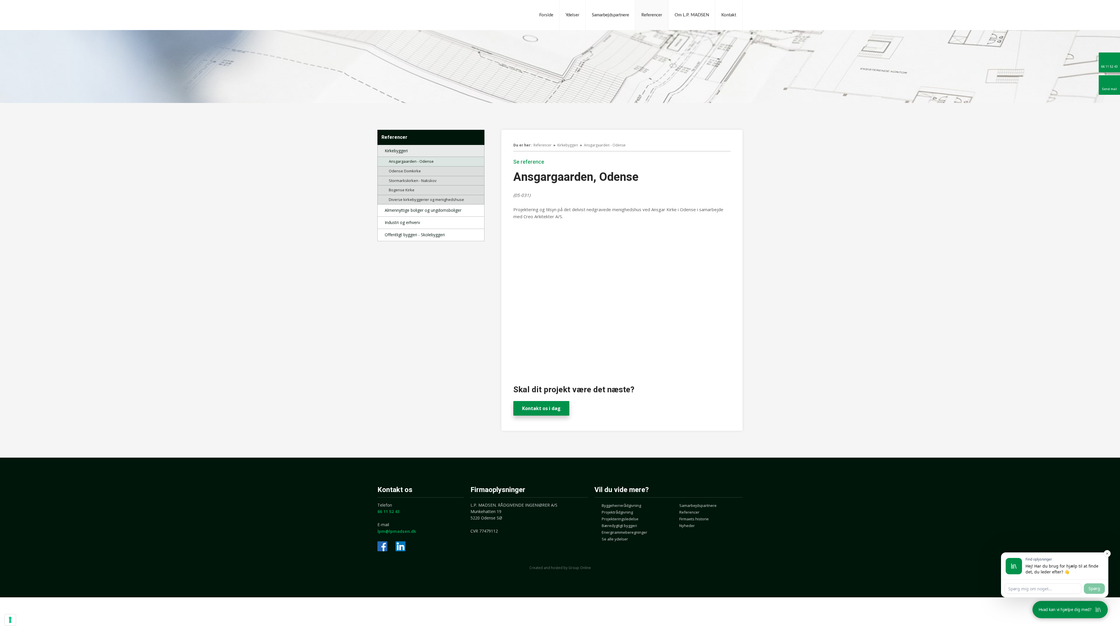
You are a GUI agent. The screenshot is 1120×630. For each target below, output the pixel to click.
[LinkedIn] (400, 546)
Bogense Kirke (401, 189)
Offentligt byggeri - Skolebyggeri (415, 234)
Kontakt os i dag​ (541, 408)
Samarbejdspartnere (610, 15)
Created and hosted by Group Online (560, 567)
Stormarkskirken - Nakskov (413, 180)
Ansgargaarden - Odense (411, 161)
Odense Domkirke (405, 171)
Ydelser (572, 15)
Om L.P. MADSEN (692, 15)
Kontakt (728, 15)
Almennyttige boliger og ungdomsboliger (423, 210)
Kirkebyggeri (396, 150)
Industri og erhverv (402, 222)
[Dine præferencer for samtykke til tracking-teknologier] (10, 619)
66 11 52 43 (388, 511)
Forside (546, 15)
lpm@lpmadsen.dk (396, 531)
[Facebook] (382, 546)
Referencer (651, 15)
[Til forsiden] (421, 15)
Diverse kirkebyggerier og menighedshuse (426, 199)
